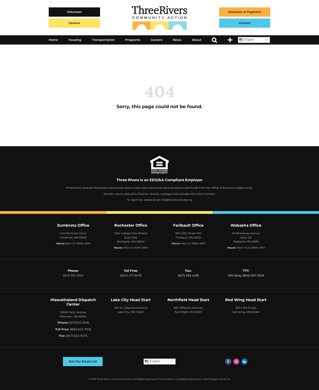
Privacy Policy (165, 379)
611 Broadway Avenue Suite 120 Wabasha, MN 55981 (246, 237)
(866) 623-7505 (80, 329)
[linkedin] (244, 361)
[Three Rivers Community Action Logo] (159, 7)
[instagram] (236, 361)
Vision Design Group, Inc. (217, 379)
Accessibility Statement (188, 379)
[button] (214, 40)
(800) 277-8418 (130, 275)
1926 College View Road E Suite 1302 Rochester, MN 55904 (130, 237)
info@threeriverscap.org (176, 199)
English (248, 39)
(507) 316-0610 (73, 275)
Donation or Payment (244, 12)
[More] (230, 40)
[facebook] (228, 361)
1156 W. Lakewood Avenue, (131, 307)
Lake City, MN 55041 (131, 312)
